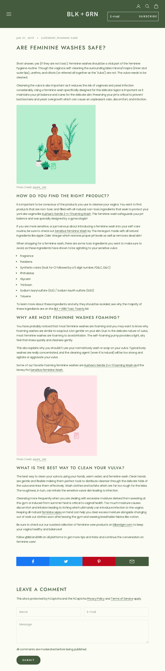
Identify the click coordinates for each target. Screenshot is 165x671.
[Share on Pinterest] (99, 561)
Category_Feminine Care (59, 38)
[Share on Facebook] (32, 561)
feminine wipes (52, 512)
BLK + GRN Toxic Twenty (69, 309)
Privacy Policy (95, 599)
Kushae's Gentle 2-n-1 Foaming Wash (66, 214)
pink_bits (40, 187)
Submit (28, 660)
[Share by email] (132, 561)
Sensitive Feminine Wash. (46, 370)
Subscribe (148, 16)
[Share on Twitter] (66, 561)
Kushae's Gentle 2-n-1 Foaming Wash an (110, 365)
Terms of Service (122, 599)
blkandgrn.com (123, 525)
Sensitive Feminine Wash (71, 231)
